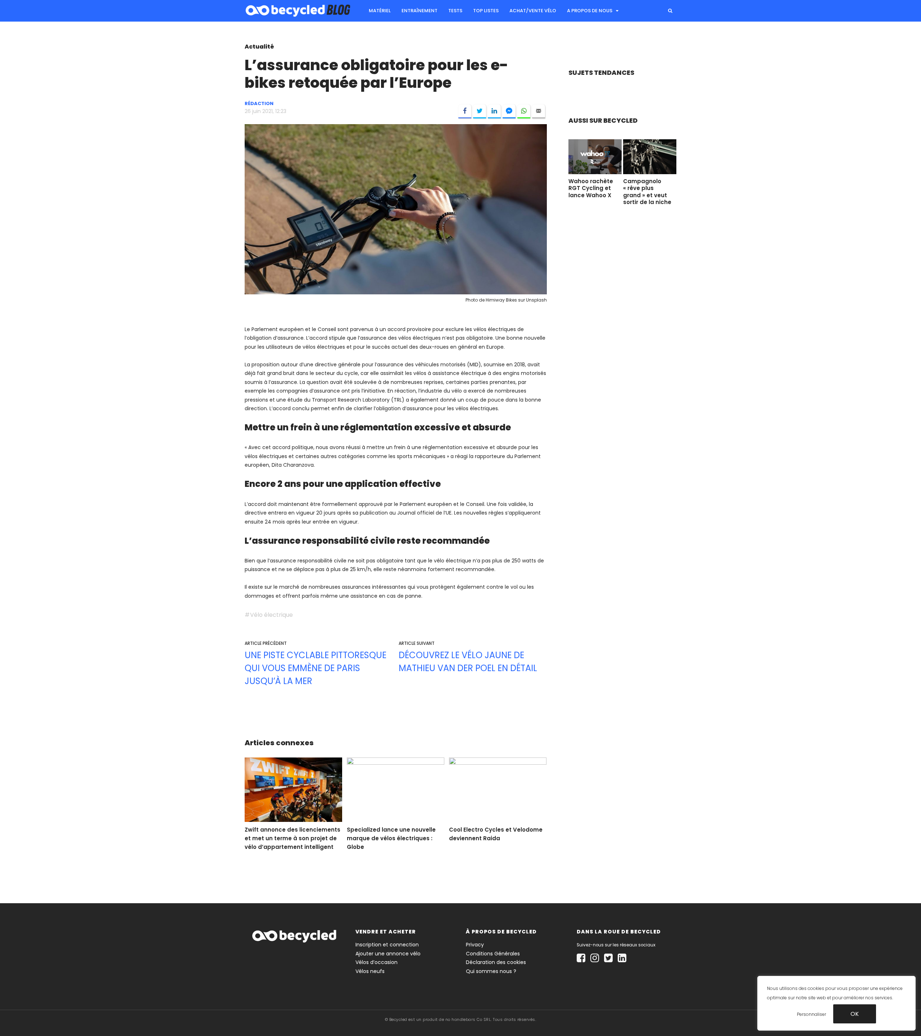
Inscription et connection (387, 944)
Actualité (259, 46)
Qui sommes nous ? (491, 971)
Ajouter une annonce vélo (388, 953)
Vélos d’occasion (376, 962)
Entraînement (419, 10)
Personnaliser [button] (811, 1014)
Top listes (486, 10)
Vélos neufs (370, 971)
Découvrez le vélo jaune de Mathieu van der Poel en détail (468, 661)
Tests (455, 10)
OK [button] (854, 1013)
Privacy (475, 944)
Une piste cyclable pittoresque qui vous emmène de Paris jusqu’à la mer (315, 668)
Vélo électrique (271, 615)
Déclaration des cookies (496, 962)
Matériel (380, 10)
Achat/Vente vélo (532, 10)
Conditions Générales (493, 953)
